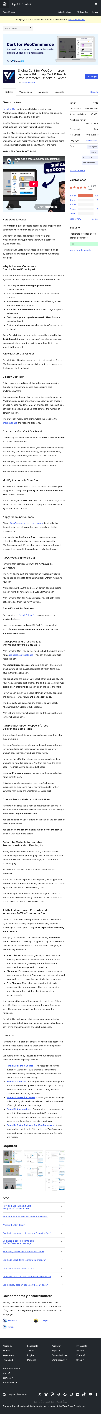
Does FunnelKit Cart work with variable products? (27, 1276)
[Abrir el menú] (97, 4)
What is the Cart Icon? (14, 1225)
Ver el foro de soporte (80, 250)
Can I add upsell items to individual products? (24, 1260)
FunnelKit (12, 1320)
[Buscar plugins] (30, 28)
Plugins (30, 1355)
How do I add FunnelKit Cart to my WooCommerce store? (17, 1207)
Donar (80, 1355)
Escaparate (32, 1346)
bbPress (8, 1378)
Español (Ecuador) (18, 1394)
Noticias (7, 1350)
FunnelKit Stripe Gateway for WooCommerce (30, 1125)
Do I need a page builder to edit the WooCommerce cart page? (18, 1242)
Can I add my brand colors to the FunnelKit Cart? (27, 1233)
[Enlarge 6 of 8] (61, 1154)
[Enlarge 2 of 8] (18, 1168)
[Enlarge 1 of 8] (18, 1154)
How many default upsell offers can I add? (23, 1251)
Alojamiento (8, 1355)
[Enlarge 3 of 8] (18, 1181)
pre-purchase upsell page (21, 655)
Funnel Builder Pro (27, 615)
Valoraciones (25, 92)
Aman (11, 1327)
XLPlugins (44, 1320)
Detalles (9, 92)
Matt (6, 1373)
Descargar (92, 76)
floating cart (92, 147)
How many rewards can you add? (19, 1268)
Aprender (56, 1346)
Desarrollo (59, 92)
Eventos (80, 1350)
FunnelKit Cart (9, 109)
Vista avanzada (77, 170)
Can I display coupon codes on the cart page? (25, 1285)
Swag (80, 1360)
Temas (30, 1350)
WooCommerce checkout (90, 163)
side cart (93, 152)
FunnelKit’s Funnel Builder (20, 1065)
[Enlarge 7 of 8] (61, 1168)
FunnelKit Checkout (17, 1081)
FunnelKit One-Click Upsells (21, 1097)
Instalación (43, 92)
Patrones (31, 1360)
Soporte (94, 92)
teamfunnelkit (28, 82)
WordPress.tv (59, 1360)
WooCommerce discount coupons (26, 523)
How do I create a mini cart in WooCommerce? (25, 1216)
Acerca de (7, 1346)
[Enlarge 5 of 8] (40, 1169)
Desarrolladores (59, 1355)
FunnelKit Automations (19, 1109)
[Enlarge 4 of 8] (40, 1154)
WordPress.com (12, 1368)
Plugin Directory (10, 12)
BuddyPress (10, 1382)
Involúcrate (81, 1346)
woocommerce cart (90, 157)
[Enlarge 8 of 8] (61, 1181)
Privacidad (8, 1360)
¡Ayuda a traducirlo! (76, 19)
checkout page (10, 423)
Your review (75, 219)
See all (95, 219)
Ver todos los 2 (92, 140)
